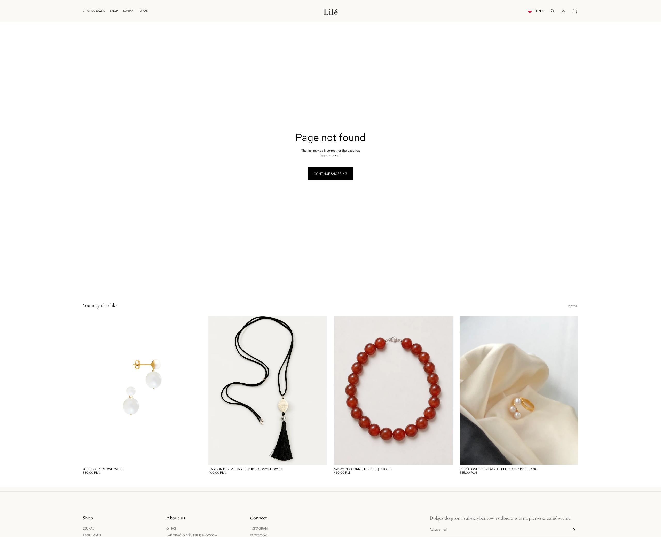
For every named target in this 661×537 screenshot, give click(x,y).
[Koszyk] (574, 11)
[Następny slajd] (194, 390)
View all (573, 306)
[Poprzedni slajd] (90, 390)
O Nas (171, 528)
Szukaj (88, 528)
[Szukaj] (552, 11)
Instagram (259, 528)
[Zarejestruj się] (573, 529)
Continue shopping (330, 174)
